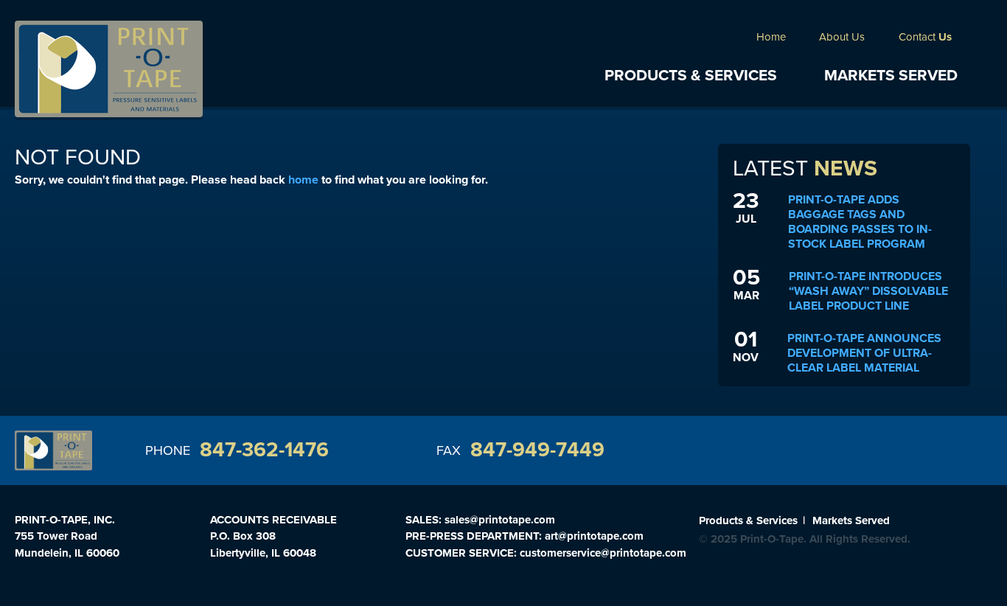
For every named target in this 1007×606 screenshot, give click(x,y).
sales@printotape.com (500, 519)
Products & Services (690, 75)
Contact (925, 36)
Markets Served (891, 75)
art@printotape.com (594, 536)
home (303, 180)
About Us (842, 36)
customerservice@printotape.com (603, 553)
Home (771, 36)
